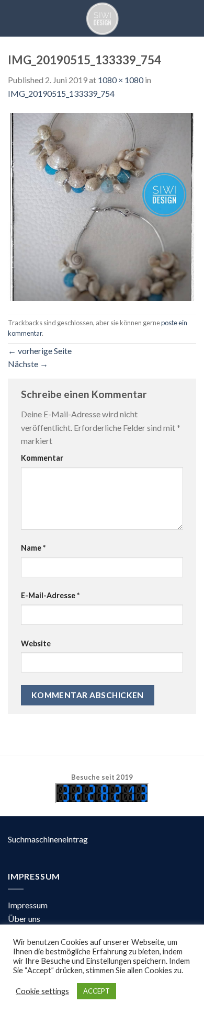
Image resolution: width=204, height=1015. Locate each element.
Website (36, 643)
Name (33, 547)
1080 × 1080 (120, 80)
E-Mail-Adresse (50, 595)
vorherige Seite (40, 351)
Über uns (24, 918)
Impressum (28, 905)
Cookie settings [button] (42, 991)
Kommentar (42, 457)
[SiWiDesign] (102, 18)
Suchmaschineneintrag (48, 839)
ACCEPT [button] (96, 991)
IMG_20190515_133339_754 (61, 93)
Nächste (28, 364)
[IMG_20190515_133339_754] (102, 206)
